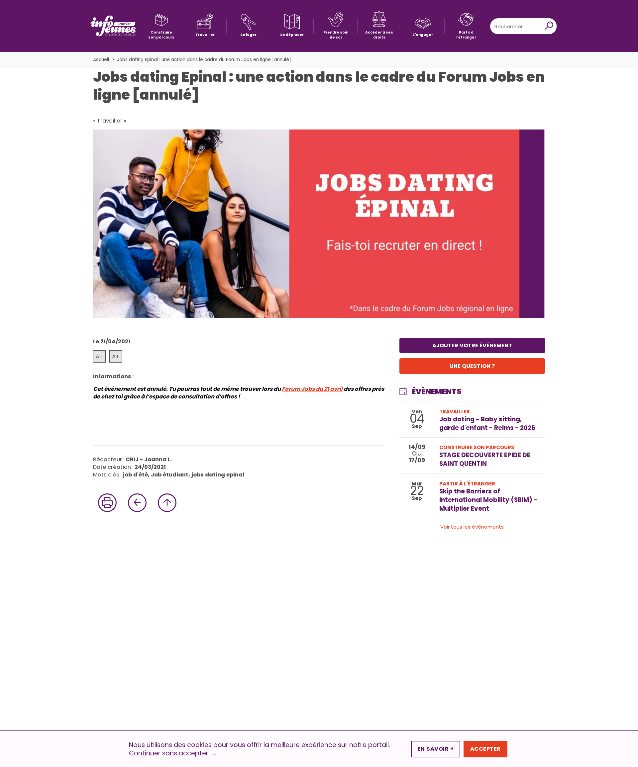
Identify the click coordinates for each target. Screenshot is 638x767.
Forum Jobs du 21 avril (312, 389)
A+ (115, 356)
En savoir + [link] (436, 749)
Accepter (485, 749)
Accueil (101, 59)
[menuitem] (161, 26)
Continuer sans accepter (173, 753)
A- (99, 356)
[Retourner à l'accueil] (113, 26)
